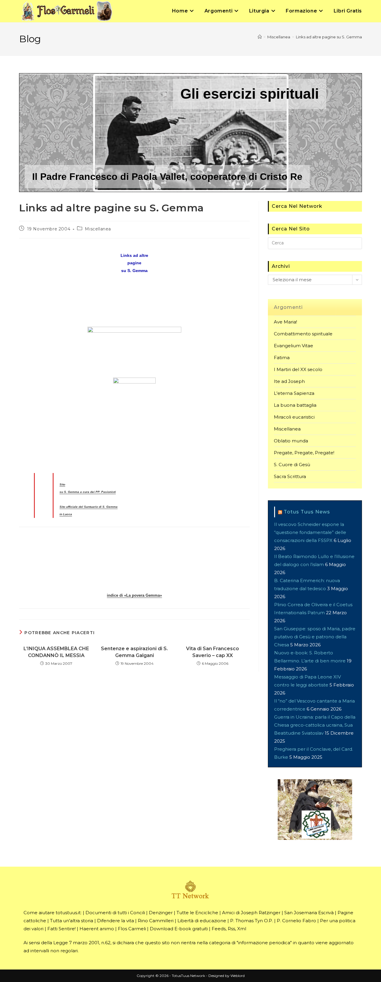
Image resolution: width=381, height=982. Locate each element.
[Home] (260, 36)
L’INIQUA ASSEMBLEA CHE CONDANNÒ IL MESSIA (56, 652)
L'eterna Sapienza (294, 393)
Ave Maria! (285, 322)
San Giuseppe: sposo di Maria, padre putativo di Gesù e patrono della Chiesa (314, 637)
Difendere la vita (115, 920)
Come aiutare (39, 912)
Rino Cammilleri (156, 920)
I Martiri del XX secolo (298, 369)
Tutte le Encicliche (197, 912)
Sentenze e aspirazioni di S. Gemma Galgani (134, 652)
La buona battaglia (295, 405)
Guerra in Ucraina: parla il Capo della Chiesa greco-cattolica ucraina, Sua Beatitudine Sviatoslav (314, 725)
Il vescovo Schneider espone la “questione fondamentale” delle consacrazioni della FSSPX (310, 532)
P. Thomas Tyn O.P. (251, 920)
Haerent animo (96, 928)
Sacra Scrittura (290, 476)
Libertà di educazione (201, 920)
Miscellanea (98, 229)
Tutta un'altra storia (71, 920)
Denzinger (161, 912)
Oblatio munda (291, 441)
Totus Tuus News (307, 512)
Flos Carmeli (132, 928)
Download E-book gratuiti (179, 928)
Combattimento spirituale (303, 334)
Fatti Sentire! (61, 928)
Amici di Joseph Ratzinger (251, 912)
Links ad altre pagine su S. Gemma (329, 36)
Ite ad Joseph (289, 381)
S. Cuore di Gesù (292, 464)
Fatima (282, 357)
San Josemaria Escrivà (309, 912)
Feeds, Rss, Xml (229, 928)
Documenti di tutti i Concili (115, 912)
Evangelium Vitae (293, 345)
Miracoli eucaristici (294, 417)
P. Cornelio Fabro (296, 920)
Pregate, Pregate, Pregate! (304, 452)
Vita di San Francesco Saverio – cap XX (212, 652)
